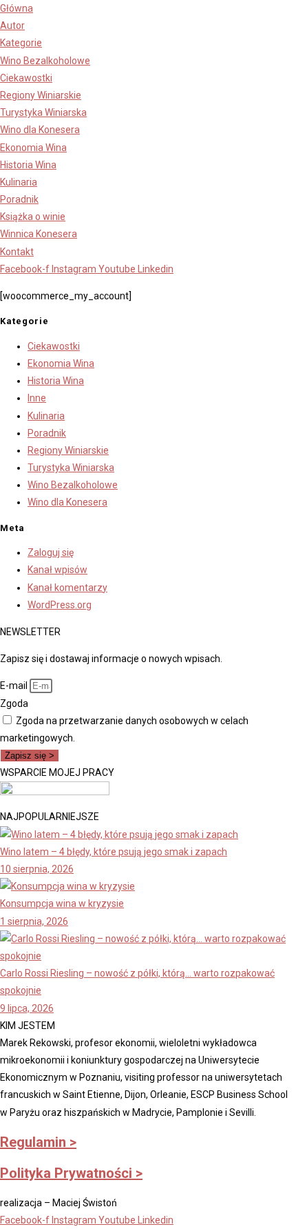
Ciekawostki (54, 346)
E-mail (15, 685)
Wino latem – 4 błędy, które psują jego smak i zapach (113, 851)
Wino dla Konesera (67, 502)
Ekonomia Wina (61, 363)
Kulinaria (46, 415)
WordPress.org (60, 604)
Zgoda (14, 703)
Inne (37, 397)
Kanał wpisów (57, 569)
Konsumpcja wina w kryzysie (62, 903)
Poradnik (47, 433)
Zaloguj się (51, 552)
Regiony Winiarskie (68, 450)
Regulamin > (38, 1142)
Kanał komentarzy (67, 587)
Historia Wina (56, 380)
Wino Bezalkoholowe (73, 484)
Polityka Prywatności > (71, 1173)
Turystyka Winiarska (71, 467)
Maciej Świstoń (84, 1202)
